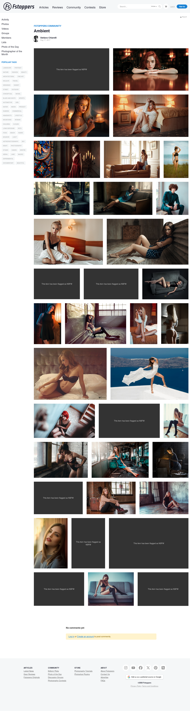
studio (5, 150)
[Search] (160, 6)
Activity (5, 19)
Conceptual (7, 94)
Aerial (5, 154)
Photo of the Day (10, 46)
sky (23, 141)
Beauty (24, 72)
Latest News (29, 671)
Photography (16, 146)
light (15, 137)
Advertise (104, 677)
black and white (9, 98)
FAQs (103, 680)
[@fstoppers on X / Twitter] (148, 668)
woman (17, 120)
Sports (22, 98)
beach (12, 133)
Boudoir (6, 137)
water (5, 107)
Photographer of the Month (12, 53)
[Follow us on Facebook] (141, 668)
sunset (16, 85)
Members (6, 37)
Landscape (7, 68)
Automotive (7, 102)
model (18, 94)
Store (102, 7)
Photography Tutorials (83, 671)
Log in (71, 636)
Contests (90, 7)
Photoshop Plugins (82, 674)
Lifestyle (18, 115)
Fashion (15, 72)
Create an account (85, 636)
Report (184, 17)
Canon (14, 150)
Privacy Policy (136, 686)
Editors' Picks (53, 671)
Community (74, 7)
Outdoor (15, 89)
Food (5, 133)
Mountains (7, 120)
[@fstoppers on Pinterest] (155, 668)
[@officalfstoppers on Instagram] (126, 668)
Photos (5, 24)
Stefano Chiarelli (48, 37)
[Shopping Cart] (166, 6)
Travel (15, 81)
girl (17, 102)
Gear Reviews (29, 674)
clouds (16, 124)
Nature (5, 72)
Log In (172, 6)
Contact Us (105, 674)
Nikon (13, 107)
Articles (44, 7)
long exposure (8, 128)
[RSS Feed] (163, 668)
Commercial (17, 111)
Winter (22, 150)
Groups (5, 33)
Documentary (8, 163)
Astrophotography (10, 141)
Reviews (57, 7)
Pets (19, 128)
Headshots (7, 115)
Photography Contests (57, 680)
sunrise (6, 111)
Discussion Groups (55, 677)
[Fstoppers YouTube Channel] (133, 668)
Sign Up (182, 6)
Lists (4, 42)
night (5, 146)
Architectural (8, 76)
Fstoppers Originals (32, 677)
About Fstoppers (107, 671)
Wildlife (6, 81)
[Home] (18, 6)
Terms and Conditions (150, 686)
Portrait (18, 68)
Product (22, 107)
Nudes (20, 133)
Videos (5, 28)
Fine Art (21, 76)
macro (20, 154)
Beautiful (20, 163)
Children (6, 124)
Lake (13, 154)
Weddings (6, 85)
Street (5, 89)
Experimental (8, 159)
